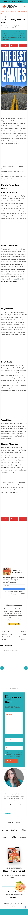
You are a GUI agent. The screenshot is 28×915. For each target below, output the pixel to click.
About (9, 891)
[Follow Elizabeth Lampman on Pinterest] (18, 624)
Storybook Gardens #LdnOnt (10, 650)
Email (8, 748)
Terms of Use (9, 894)
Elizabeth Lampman (7, 26)
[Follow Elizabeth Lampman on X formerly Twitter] (12, 624)
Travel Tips (9, 16)
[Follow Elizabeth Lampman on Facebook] (9, 624)
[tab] (10, 688)
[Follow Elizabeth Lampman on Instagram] (15, 624)
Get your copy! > (14, 1)
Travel (3, 16)
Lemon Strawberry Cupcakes (22, 635)
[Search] (21, 813)
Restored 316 (17, 906)
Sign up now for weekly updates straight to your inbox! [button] (14, 876)
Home (5, 891)
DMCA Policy (14, 897)
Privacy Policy (18, 894)
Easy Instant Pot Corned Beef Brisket (7, 635)
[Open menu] (24, 6)
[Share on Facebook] (5, 45)
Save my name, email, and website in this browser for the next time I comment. (14, 754)
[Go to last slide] (2, 668)
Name (8, 740)
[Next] (26, 668)
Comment (9, 714)
